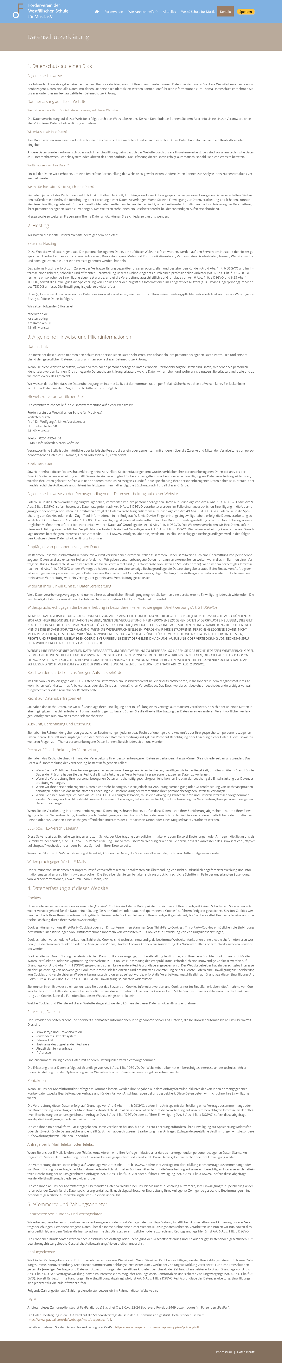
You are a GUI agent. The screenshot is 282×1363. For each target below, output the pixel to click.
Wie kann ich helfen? (143, 11)
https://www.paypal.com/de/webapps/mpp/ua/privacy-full (157, 1327)
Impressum (224, 1352)
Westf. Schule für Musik (198, 11)
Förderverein (114, 11)
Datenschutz (246, 1352)
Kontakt (225, 11)
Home (96, 8)
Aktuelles (169, 11)
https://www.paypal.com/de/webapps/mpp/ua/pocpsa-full (69, 1319)
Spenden (245, 11)
